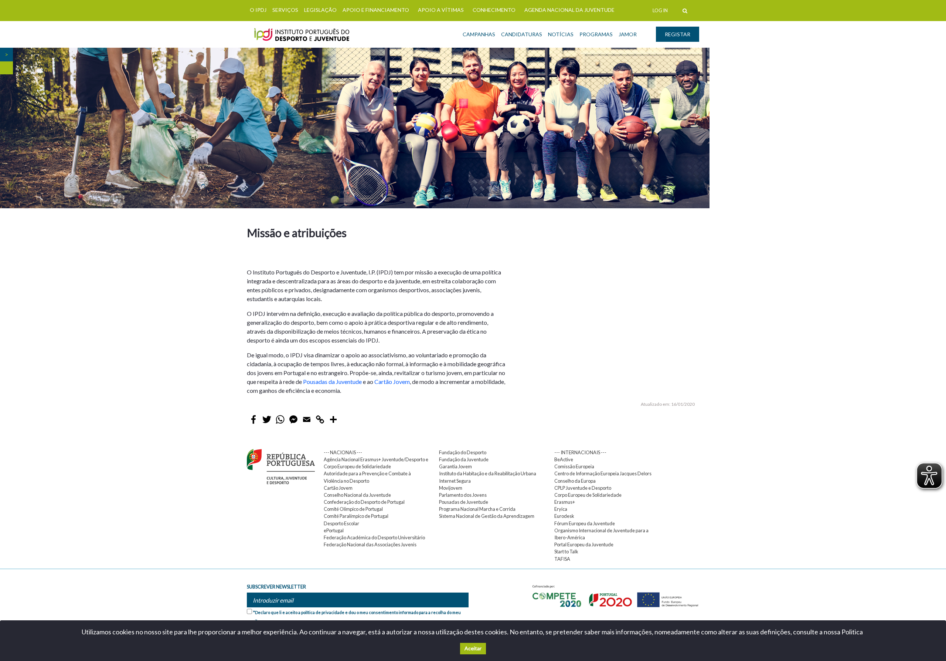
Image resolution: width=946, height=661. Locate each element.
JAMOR (628, 34)
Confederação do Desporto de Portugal (364, 502)
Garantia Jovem (455, 466)
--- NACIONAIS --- (343, 452)
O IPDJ (258, 10)
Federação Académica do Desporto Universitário (374, 537)
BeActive (563, 459)
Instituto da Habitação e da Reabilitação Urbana (487, 473)
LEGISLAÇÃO (320, 10)
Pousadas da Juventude (332, 381)
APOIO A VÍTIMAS (441, 10)
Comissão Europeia (574, 466)
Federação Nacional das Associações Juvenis (370, 544)
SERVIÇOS (285, 10)
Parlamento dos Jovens (463, 495)
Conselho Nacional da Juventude (357, 495)
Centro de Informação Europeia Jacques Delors (602, 473)
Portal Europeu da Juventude (583, 544)
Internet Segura (455, 481)
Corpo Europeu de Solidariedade (588, 495)
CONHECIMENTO (494, 10)
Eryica (560, 509)
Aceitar (473, 648)
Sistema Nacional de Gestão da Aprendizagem (486, 516)
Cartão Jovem (392, 381)
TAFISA (562, 559)
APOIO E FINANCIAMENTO (376, 10)
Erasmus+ (564, 502)
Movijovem (450, 488)
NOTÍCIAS (561, 34)
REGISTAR (677, 34)
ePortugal (334, 530)
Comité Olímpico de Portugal (353, 509)
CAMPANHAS (479, 34)
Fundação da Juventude (464, 459)
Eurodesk (564, 516)
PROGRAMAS (596, 34)
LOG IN (660, 10)
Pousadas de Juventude (463, 502)
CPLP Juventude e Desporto (582, 488)
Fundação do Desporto (462, 452)
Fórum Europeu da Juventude (584, 523)
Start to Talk (566, 551)
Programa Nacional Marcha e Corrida (477, 509)
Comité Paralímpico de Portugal (356, 516)
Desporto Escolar (341, 523)
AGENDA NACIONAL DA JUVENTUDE (569, 10)
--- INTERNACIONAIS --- (580, 452)
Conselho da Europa (575, 481)
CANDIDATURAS (521, 34)
